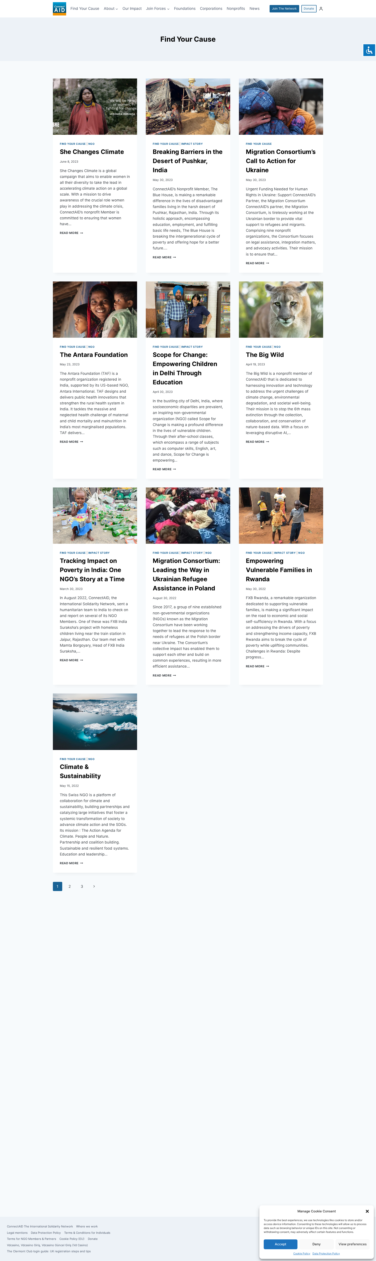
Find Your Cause (84, 8)
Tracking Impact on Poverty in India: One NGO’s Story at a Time (92, 570)
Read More (71, 233)
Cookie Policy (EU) (71, 1239)
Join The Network (284, 8)
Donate (309, 8)
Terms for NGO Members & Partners (31, 1239)
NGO (91, 143)
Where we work (87, 1226)
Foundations (185, 8)
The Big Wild (265, 354)
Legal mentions (17, 1232)
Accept (280, 1244)
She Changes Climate (92, 151)
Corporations (211, 8)
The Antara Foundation (94, 354)
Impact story (192, 143)
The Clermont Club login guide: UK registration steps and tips (49, 1251)
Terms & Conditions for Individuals (87, 1232)
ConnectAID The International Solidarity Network (40, 1226)
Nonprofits (236, 8)
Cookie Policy (301, 1253)
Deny (316, 1244)
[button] (367, 1211)
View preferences (353, 1244)
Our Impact (132, 8)
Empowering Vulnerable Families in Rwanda (279, 570)
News (255, 8)
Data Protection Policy (326, 1253)
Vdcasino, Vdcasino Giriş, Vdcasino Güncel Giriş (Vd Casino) (47, 1245)
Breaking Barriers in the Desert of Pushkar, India (188, 161)
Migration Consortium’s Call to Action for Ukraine (281, 161)
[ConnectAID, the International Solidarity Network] (59, 8)
